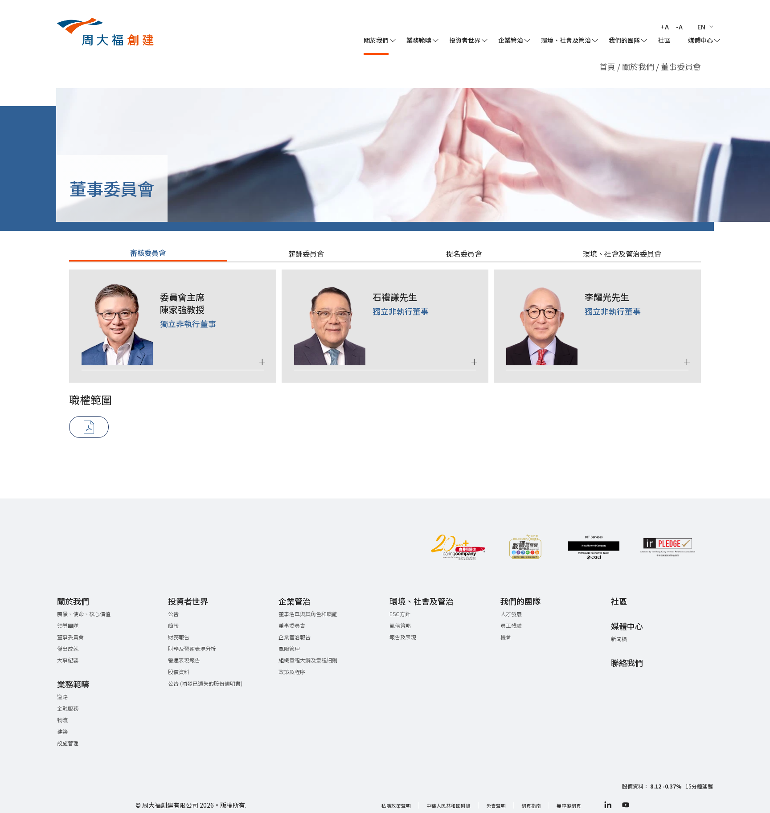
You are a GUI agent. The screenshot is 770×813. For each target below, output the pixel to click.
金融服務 (67, 708)
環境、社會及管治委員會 (622, 253)
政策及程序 (292, 671)
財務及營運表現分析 (192, 648)
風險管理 (289, 648)
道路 (62, 696)
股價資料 (178, 671)
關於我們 (639, 66)
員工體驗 (511, 625)
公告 (173, 613)
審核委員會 (148, 252)
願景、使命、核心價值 (84, 613)
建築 (62, 731)
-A (679, 26)
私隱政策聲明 (396, 805)
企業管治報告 (295, 637)
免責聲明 (496, 805)
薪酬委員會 (306, 253)
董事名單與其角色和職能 (308, 613)
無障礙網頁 (569, 805)
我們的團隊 (624, 40)
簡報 (173, 625)
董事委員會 (70, 637)
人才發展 (511, 613)
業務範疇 (418, 40)
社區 (664, 40)
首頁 (607, 66)
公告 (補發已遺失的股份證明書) (205, 683)
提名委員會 (464, 253)
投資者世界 (464, 40)
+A (665, 26)
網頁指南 (531, 805)
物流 (62, 719)
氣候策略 (400, 625)
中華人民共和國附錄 (448, 805)
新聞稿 (619, 638)
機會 (505, 637)
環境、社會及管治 (566, 40)
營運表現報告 (184, 660)
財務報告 (178, 637)
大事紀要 (67, 660)
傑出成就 (67, 648)
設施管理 (67, 743)
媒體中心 (700, 40)
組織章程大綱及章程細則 (308, 660)
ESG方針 (399, 613)
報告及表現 (402, 637)
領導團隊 (67, 625)
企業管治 (510, 40)
